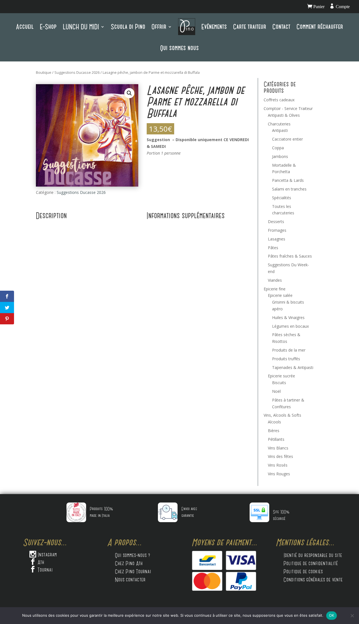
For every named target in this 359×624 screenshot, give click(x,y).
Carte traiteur (249, 26)
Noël (276, 391)
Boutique (43, 72)
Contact (281, 26)
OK (331, 615)
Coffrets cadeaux (279, 99)
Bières (273, 430)
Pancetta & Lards (288, 180)
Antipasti (280, 130)
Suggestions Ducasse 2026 (77, 72)
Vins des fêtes (280, 456)
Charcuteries (279, 124)
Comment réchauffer (319, 26)
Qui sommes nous (179, 48)
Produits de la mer (288, 350)
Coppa (278, 147)
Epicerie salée (280, 295)
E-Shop (48, 26)
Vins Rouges (279, 473)
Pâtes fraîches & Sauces (290, 256)
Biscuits (279, 382)
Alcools (274, 422)
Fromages (277, 230)
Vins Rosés (277, 465)
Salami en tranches (289, 189)
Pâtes (273, 247)
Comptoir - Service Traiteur (288, 108)
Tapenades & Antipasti (292, 367)
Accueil (25, 26)
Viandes (275, 280)
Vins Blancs (278, 448)
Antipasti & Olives (284, 115)
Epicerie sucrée (281, 375)
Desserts (276, 221)
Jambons (280, 156)
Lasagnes (276, 239)
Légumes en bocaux (290, 326)
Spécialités (281, 197)
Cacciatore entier (287, 139)
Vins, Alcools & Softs (282, 415)
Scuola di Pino (128, 26)
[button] (129, 93)
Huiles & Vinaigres (288, 317)
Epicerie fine (275, 289)
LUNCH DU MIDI (81, 26)
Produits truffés (286, 358)
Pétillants (276, 439)
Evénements (214, 26)
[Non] (352, 615)
